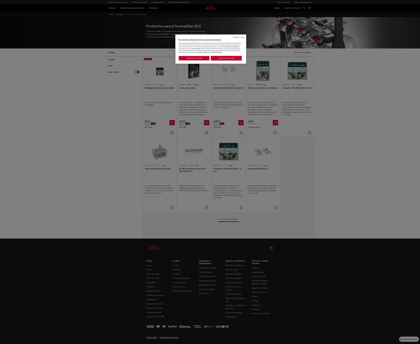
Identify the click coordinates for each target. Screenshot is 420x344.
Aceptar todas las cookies (226, 58)
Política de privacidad (217, 52)
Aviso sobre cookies (202, 52)
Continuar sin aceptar (239, 37)
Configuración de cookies (194, 58)
